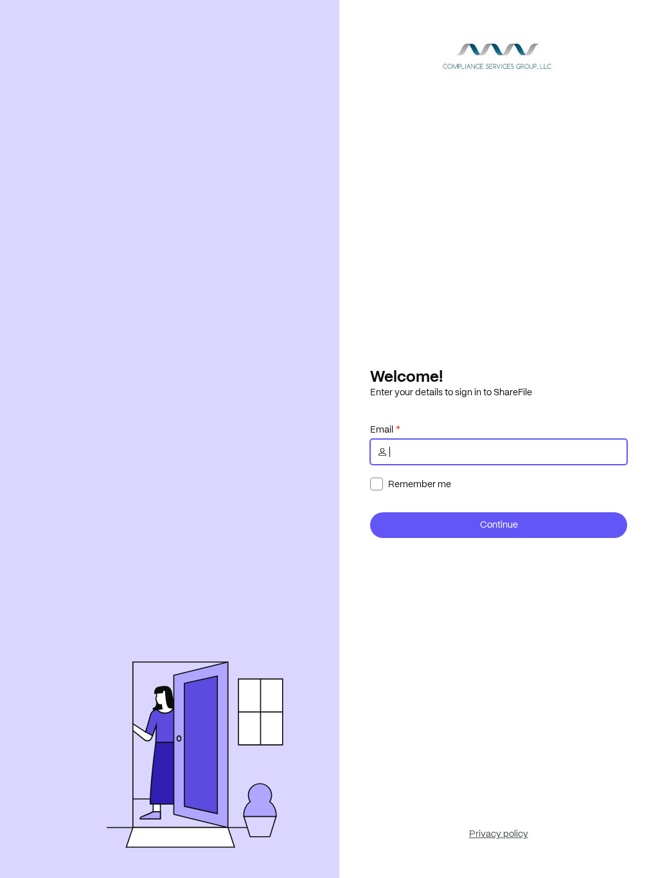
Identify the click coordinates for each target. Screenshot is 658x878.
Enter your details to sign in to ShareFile (451, 392)
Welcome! (406, 376)
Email (381, 429)
